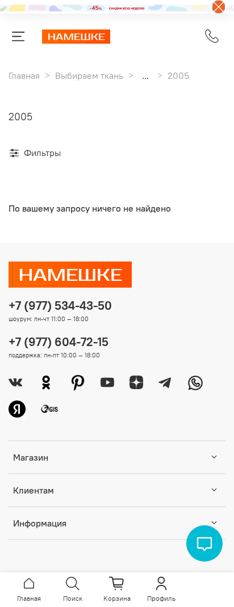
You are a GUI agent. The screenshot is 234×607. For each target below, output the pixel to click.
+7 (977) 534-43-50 (60, 305)
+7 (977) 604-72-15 (58, 341)
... (145, 75)
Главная (24, 75)
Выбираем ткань (89, 75)
